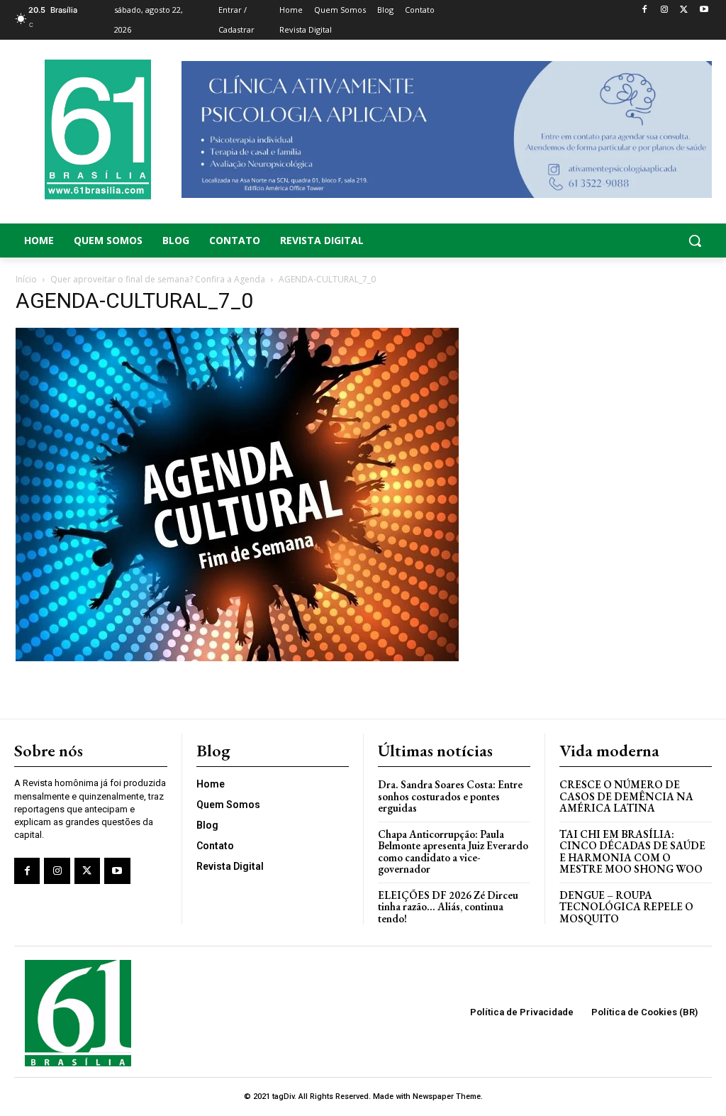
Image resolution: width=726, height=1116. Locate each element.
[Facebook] (645, 10)
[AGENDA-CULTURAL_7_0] (237, 657)
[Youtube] (704, 10)
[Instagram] (665, 10)
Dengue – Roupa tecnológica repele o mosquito (626, 906)
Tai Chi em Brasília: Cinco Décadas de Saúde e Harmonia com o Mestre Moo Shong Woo (632, 851)
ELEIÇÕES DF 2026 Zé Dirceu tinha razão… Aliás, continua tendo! (448, 906)
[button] (635, 240)
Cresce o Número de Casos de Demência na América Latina (626, 796)
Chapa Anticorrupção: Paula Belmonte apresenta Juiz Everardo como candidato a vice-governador (453, 851)
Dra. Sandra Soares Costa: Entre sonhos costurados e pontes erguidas (450, 796)
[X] (684, 10)
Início (26, 279)
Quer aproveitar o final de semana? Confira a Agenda (157, 279)
